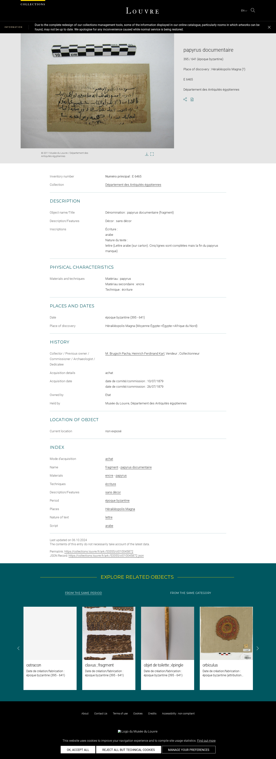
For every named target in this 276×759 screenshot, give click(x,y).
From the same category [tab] (190, 593)
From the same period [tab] (83, 593)
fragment (111, 467)
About (85, 713)
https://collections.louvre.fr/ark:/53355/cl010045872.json (106, 555)
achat (109, 459)
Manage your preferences (188, 750)
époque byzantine (117, 500)
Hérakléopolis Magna (120, 509)
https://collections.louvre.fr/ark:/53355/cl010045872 (98, 551)
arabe (109, 526)
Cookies (138, 713)
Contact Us (100, 713)
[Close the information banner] (269, 27)
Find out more (206, 740)
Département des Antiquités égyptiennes (133, 185)
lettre (108, 517)
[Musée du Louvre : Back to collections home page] (142, 10)
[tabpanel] (138, 648)
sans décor (113, 492)
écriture (110, 484)
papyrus (121, 475)
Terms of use (120, 713)
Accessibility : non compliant (178, 713)
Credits (152, 713)
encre (109, 475)
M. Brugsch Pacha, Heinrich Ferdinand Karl (134, 353)
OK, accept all (78, 750)
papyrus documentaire (136, 467)
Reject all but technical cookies (128, 750)
